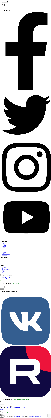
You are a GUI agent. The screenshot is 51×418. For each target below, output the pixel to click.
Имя (1, 285)
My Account (4, 252)
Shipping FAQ (4, 247)
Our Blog (4, 244)
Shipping (4, 253)
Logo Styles (4, 261)
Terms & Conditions (6, 277)
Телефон (2, 286)
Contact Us (4, 246)
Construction (4, 271)
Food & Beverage (5, 267)
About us (4, 243)
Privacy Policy (4, 278)
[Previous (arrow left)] (1, 209)
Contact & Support (6, 254)
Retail (3, 272)
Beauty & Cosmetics (6, 269)
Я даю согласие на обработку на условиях (21, 403)
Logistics (3, 270)
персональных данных (18, 403)
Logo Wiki (4, 262)
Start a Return (5, 245)
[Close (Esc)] (45, 1)
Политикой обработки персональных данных (16, 407)
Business (3, 268)
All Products (4, 255)
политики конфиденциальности (35, 403)
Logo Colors (4, 260)
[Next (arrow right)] (49, 209)
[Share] (48, 1)
